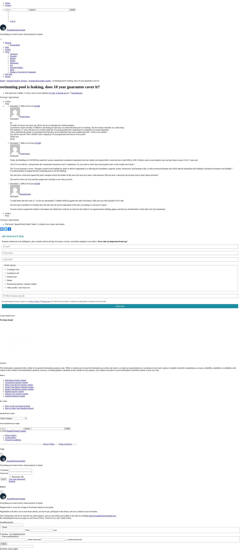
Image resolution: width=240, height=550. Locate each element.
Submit (3, 544)
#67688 (38, 143)
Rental (12, 61)
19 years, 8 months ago (57, 93)
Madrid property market (14, 391)
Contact (8, 5)
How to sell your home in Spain (17, 406)
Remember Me (18, 477)
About (7, 3)
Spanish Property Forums (17, 81)
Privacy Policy (35, 301)
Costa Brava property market (16, 382)
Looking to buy (12, 269)
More (12, 70)
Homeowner (11, 277)
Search (7, 76)
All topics (14, 54)
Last (55, 530)
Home (2, 81)
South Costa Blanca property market (19, 389)
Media (9, 280)
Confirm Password (74, 539)
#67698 (37, 184)
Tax (11, 65)
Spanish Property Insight (16, 431)
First (27, 530)
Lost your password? (17, 479)
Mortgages (14, 63)
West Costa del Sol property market (19, 385)
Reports (8, 43)
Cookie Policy (10, 437)
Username (4, 470)
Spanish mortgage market (15, 396)
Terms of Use (46, 301)
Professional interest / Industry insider (21, 284)
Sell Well (8, 74)
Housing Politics (16, 67)
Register (12, 481)
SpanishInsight (16, 30)
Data (7, 47)
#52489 (37, 106)
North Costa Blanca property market (19, 387)
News (7, 52)
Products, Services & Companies (23, 72)
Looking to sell (12, 273)
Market (13, 58)
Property (13, 56)
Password (4, 473)
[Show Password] (27, 540)
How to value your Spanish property (19, 408)
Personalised (15, 45)
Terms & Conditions (13, 440)
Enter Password (34, 539)
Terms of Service (65, 444)
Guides (8, 49)
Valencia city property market (16, 394)
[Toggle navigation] (1, 39)
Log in (12, 21)
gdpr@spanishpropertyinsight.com (102, 516)
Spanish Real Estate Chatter (40, 81)
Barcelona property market (15, 380)
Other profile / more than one (18, 288)
